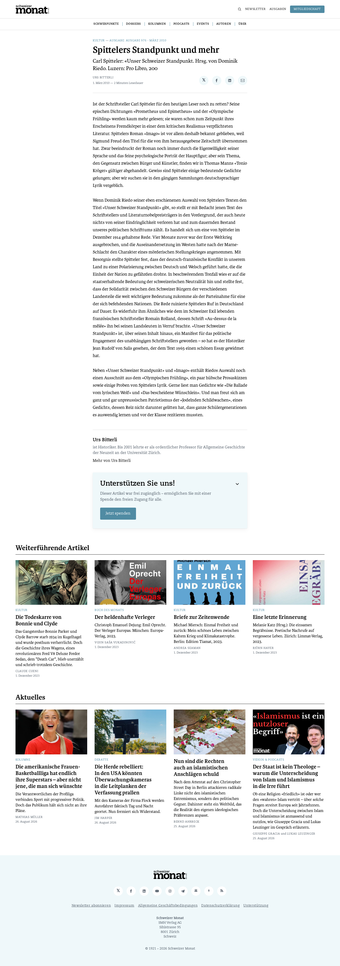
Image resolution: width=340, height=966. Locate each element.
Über (242, 24)
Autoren (223, 24)
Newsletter (255, 9)
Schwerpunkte (106, 24)
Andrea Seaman (187, 648)
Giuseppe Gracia (266, 834)
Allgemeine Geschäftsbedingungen (168, 905)
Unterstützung (255, 905)
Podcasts (181, 24)
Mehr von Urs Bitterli (112, 461)
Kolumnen (157, 24)
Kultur (99, 40)
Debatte (101, 760)
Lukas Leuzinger (301, 834)
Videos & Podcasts (268, 760)
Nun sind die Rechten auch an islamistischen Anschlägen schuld (201, 768)
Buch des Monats (109, 610)
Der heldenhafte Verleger (125, 617)
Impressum (124, 905)
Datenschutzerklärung (220, 905)
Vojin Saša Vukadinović (115, 642)
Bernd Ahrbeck (186, 822)
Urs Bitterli (103, 77)
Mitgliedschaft (307, 9)
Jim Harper (103, 818)
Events (203, 24)
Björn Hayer (263, 648)
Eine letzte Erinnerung (279, 617)
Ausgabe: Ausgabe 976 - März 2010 (137, 40)
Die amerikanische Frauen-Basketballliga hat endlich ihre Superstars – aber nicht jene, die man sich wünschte (48, 777)
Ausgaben (278, 9)
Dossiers (133, 24)
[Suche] (239, 9)
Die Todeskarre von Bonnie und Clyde (38, 620)
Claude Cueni (26, 671)
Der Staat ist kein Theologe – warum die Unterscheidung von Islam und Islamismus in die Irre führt (286, 777)
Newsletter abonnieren (91, 905)
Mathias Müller (29, 817)
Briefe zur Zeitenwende (201, 617)
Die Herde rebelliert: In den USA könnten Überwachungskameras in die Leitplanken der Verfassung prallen (123, 780)
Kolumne (23, 760)
